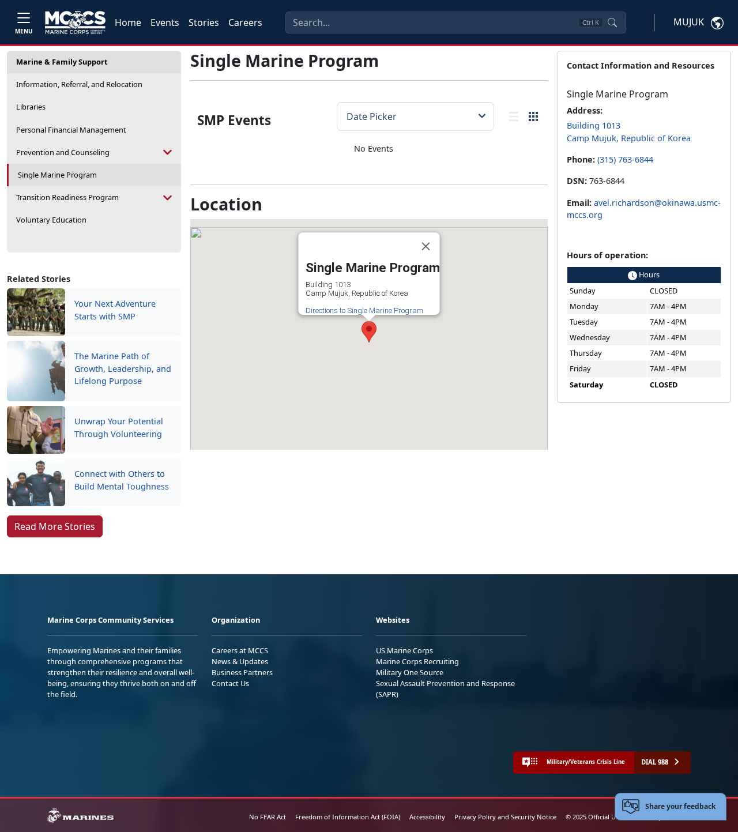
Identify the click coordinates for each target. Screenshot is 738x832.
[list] (513, 116)
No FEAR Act (267, 816)
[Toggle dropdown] (168, 152)
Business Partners (242, 672)
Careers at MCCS (240, 650)
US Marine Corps (404, 650)
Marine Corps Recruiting (417, 661)
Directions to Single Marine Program (364, 310)
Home (128, 22)
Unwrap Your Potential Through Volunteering (118, 427)
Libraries (31, 106)
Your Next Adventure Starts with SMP (115, 310)
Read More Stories (54, 526)
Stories (204, 22)
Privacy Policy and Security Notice (505, 816)
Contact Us (230, 683)
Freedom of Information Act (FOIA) (347, 816)
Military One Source (409, 672)
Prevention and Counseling (63, 152)
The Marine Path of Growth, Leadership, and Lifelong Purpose (122, 368)
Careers (245, 22)
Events (164, 22)
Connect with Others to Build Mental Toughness (121, 480)
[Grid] (533, 116)
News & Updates (240, 661)
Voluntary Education (51, 219)
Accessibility (427, 816)
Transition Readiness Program (67, 197)
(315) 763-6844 (625, 159)
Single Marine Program (57, 175)
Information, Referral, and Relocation (79, 84)
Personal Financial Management (71, 130)
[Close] (425, 246)
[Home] (75, 22)
